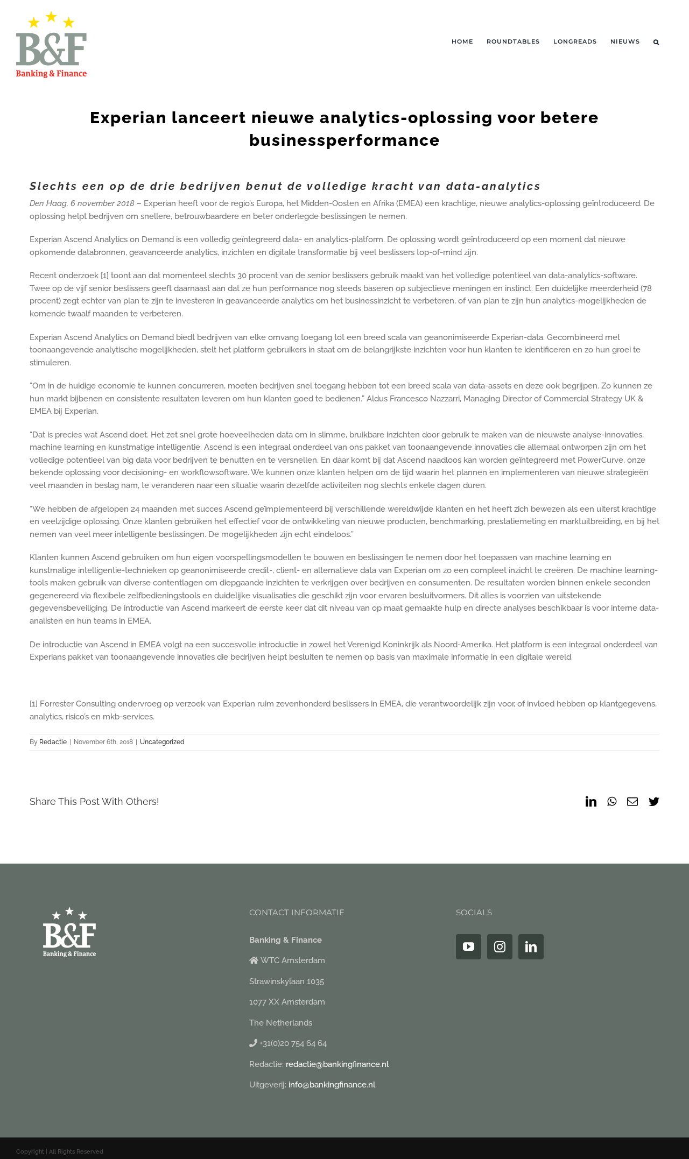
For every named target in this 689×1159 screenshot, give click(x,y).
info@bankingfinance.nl (332, 1085)
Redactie (53, 742)
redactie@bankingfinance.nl (337, 1064)
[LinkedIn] (531, 946)
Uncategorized (162, 742)
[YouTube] (468, 946)
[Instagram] (499, 946)
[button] (656, 41)
